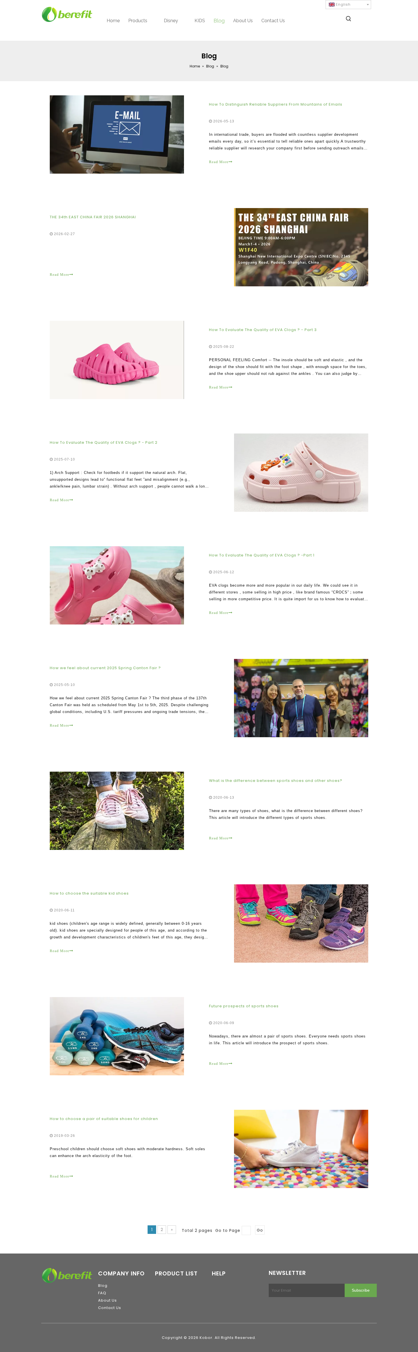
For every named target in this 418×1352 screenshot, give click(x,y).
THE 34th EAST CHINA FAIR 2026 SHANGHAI (93, 217)
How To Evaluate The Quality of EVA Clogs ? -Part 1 (261, 555)
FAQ (102, 1293)
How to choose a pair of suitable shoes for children (104, 1118)
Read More (219, 162)
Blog (102, 1285)
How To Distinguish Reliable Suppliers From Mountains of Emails (275, 104)
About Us (107, 1300)
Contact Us (109, 1307)
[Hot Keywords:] (348, 19)
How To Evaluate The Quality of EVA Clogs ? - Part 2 (104, 442)
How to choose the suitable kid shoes (89, 893)
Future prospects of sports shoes (244, 1006)
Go (260, 1230)
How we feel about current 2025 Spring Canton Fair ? (105, 668)
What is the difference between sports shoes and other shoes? (275, 780)
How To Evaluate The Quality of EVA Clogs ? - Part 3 (263, 329)
